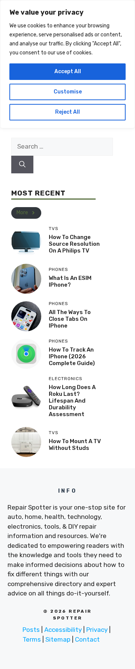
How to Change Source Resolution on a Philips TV (74, 244)
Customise (68, 92)
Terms (31, 639)
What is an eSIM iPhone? (70, 281)
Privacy (97, 629)
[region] (67, 64)
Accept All (67, 71)
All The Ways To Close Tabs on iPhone (70, 319)
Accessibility (63, 629)
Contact (87, 639)
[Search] (22, 165)
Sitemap (57, 639)
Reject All (67, 112)
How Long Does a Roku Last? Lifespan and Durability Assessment (72, 401)
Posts (31, 629)
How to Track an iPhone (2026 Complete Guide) (72, 356)
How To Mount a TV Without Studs (75, 444)
